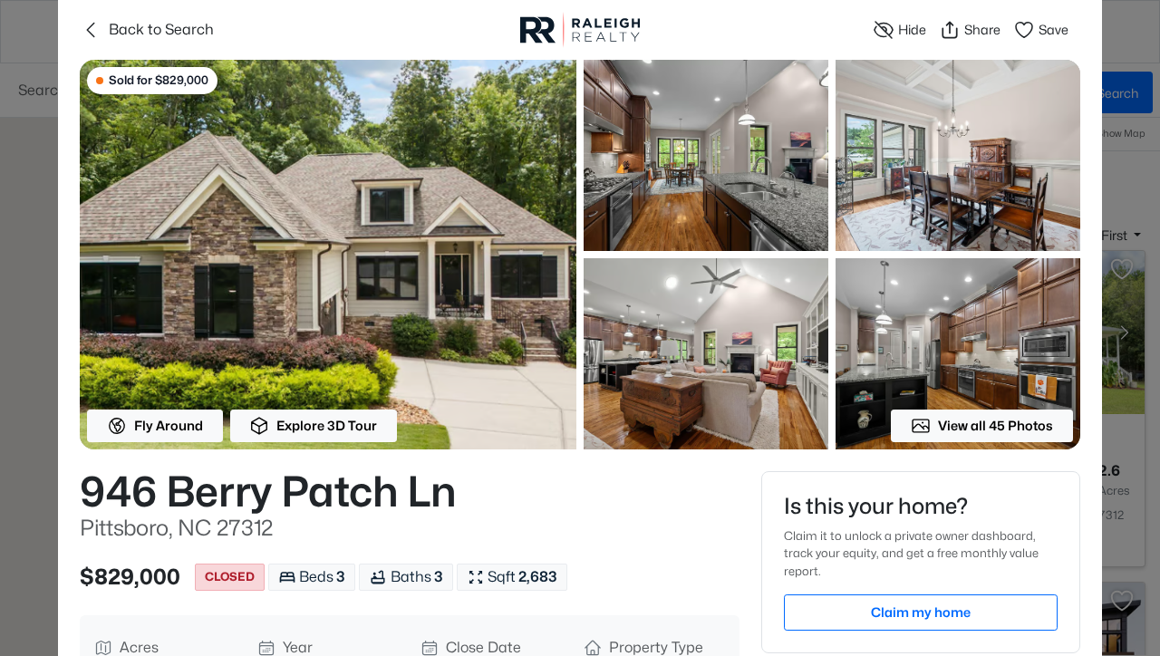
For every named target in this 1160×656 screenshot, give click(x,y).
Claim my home (921, 612)
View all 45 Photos (995, 425)
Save (1053, 29)
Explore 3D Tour (326, 425)
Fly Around (168, 425)
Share (982, 29)
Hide (912, 29)
